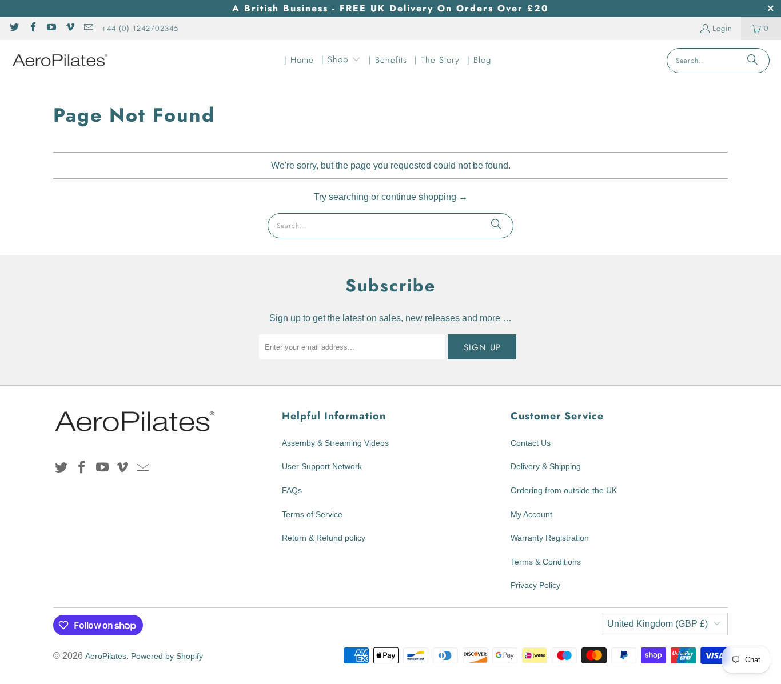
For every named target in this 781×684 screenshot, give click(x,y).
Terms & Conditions (546, 561)
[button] (341, 60)
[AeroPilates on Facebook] (32, 28)
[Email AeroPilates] (88, 28)
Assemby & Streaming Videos (335, 442)
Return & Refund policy (323, 537)
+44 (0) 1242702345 (140, 28)
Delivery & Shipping (546, 466)
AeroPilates (105, 656)
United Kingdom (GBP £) (657, 624)
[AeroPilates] (60, 60)
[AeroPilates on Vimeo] (69, 28)
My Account (531, 514)
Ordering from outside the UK (564, 490)
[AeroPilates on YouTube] (51, 28)
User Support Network (322, 466)
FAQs (292, 490)
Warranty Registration (550, 537)
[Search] (752, 60)
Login (722, 28)
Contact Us (531, 442)
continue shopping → (424, 197)
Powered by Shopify (167, 656)
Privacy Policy (535, 585)
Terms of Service (312, 514)
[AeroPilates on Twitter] (14, 28)
